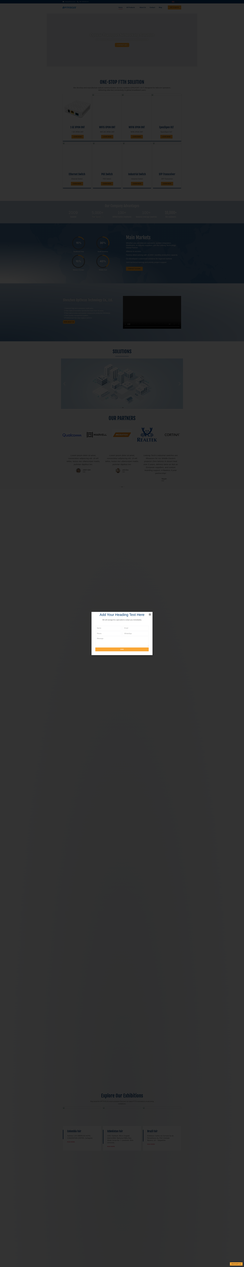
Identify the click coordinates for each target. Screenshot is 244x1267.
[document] (122, 633)
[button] (150, 614)
